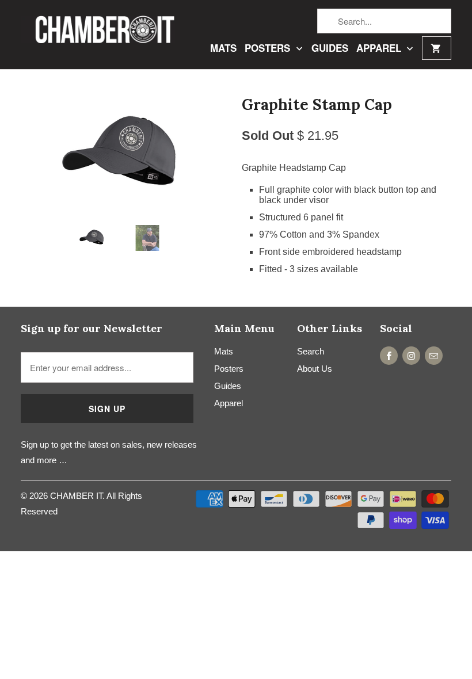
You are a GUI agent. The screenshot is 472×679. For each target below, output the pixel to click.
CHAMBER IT (76, 496)
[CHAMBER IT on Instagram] (411, 355)
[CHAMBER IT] (98, 28)
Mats (223, 49)
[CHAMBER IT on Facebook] (389, 355)
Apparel (380, 49)
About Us (314, 368)
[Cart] (436, 48)
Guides (329, 49)
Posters (269, 49)
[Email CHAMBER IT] (434, 355)
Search (310, 351)
